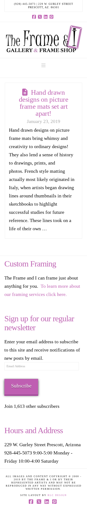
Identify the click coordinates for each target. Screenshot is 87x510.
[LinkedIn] (46, 17)
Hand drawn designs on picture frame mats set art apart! (43, 102)
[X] (41, 17)
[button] (43, 65)
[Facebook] (35, 17)
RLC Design (57, 495)
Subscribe (21, 386)
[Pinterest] (52, 17)
